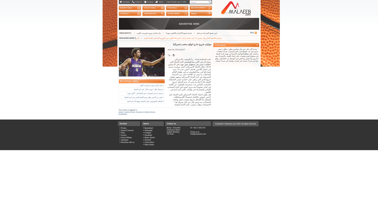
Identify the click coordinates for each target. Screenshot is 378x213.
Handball (148, 135)
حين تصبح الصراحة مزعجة (218, 33)
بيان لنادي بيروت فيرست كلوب (160, 33)
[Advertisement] (236, 83)
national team (129, 112)
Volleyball (148, 130)
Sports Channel (127, 130)
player (121, 112)
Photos (124, 128)
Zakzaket (124, 140)
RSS (252, 33)
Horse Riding (126, 138)
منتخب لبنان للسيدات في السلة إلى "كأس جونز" (145, 93)
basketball (123, 114)
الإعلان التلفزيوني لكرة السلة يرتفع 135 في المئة (145, 101)
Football (148, 133)
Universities (149, 142)
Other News (149, 145)
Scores (124, 135)
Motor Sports (150, 138)
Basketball (149, 128)
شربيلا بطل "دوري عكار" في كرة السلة (149, 89)
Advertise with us (127, 142)
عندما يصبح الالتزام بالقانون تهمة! (189, 33)
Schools (148, 140)
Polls (123, 133)
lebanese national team (145, 112)
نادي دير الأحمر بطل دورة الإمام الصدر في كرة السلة (144, 97)
